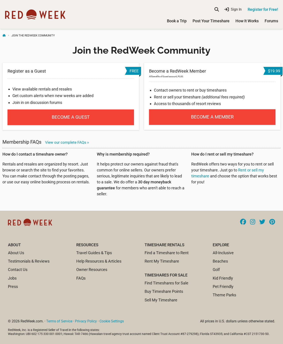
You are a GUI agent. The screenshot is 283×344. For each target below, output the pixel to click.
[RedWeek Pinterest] (272, 222)
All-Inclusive (223, 252)
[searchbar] (216, 9)
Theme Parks (224, 295)
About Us (16, 252)
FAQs (81, 278)
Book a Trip (177, 21)
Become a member (212, 117)
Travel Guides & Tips (94, 252)
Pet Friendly (223, 286)
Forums (271, 21)
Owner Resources (91, 269)
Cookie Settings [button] (111, 321)
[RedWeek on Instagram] (252, 222)
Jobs (12, 278)
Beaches (220, 261)
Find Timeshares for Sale (166, 283)
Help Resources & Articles (98, 261)
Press (13, 286)
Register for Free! (263, 9)
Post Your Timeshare (211, 21)
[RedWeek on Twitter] (262, 222)
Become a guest (71, 117)
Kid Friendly (223, 278)
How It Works (247, 21)
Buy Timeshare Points (164, 291)
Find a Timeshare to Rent (167, 252)
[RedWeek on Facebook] (243, 222)
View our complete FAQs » (67, 142)
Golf (216, 269)
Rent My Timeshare (162, 261)
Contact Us (17, 269)
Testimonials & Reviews (29, 261)
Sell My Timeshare (161, 300)
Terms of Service (59, 321)
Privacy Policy (86, 321)
